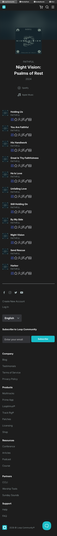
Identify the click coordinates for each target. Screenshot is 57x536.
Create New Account (13, 301)
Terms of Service (11, 372)
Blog (4, 359)
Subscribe (43, 339)
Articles (6, 452)
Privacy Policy (10, 378)
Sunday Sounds (10, 495)
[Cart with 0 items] (41, 7)
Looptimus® (8, 406)
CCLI (5, 482)
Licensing (7, 425)
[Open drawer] (53, 7)
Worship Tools (9, 488)
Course (6, 465)
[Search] (47, 7)
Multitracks (8, 393)
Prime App (7, 399)
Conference (8, 446)
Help (4, 509)
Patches (6, 419)
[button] (33, 119)
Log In (5, 306)
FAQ (4, 515)
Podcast (6, 459)
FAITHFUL (28, 61)
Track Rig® (8, 412)
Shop (5, 432)
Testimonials (9, 366)
